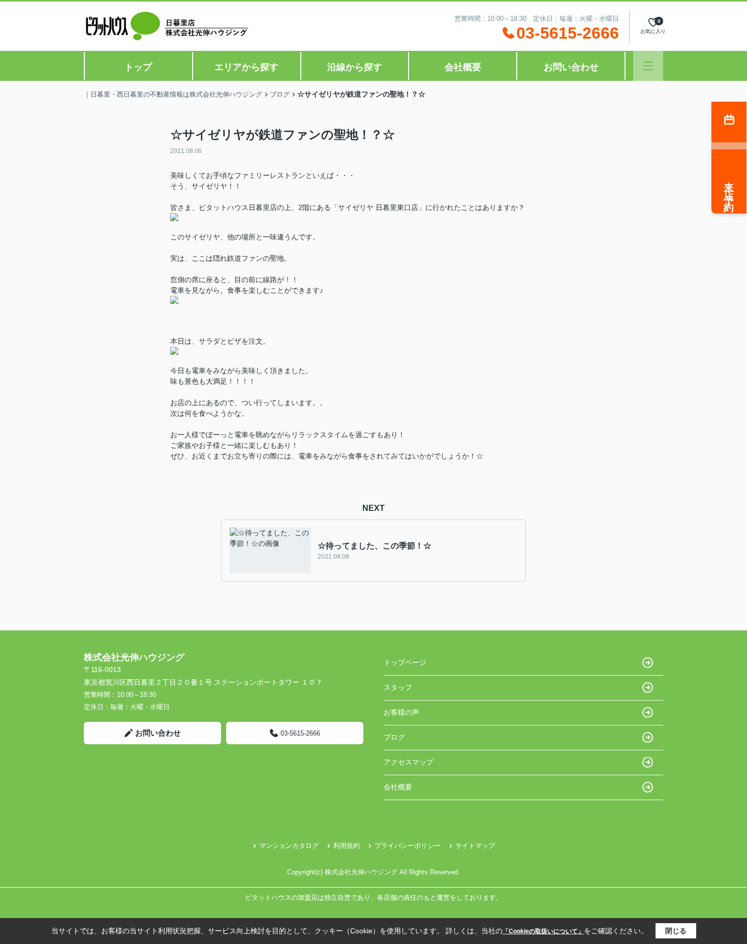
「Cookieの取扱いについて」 (543, 931)
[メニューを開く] (648, 66)
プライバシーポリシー (408, 845)
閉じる (676, 931)
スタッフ (398, 687)
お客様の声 (401, 712)
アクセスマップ (408, 762)
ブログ (394, 737)
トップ (138, 67)
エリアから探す (246, 67)
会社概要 (463, 67)
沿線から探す (354, 67)
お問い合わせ (571, 67)
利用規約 (346, 845)
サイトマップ (475, 845)
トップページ (405, 662)
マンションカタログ (289, 845)
